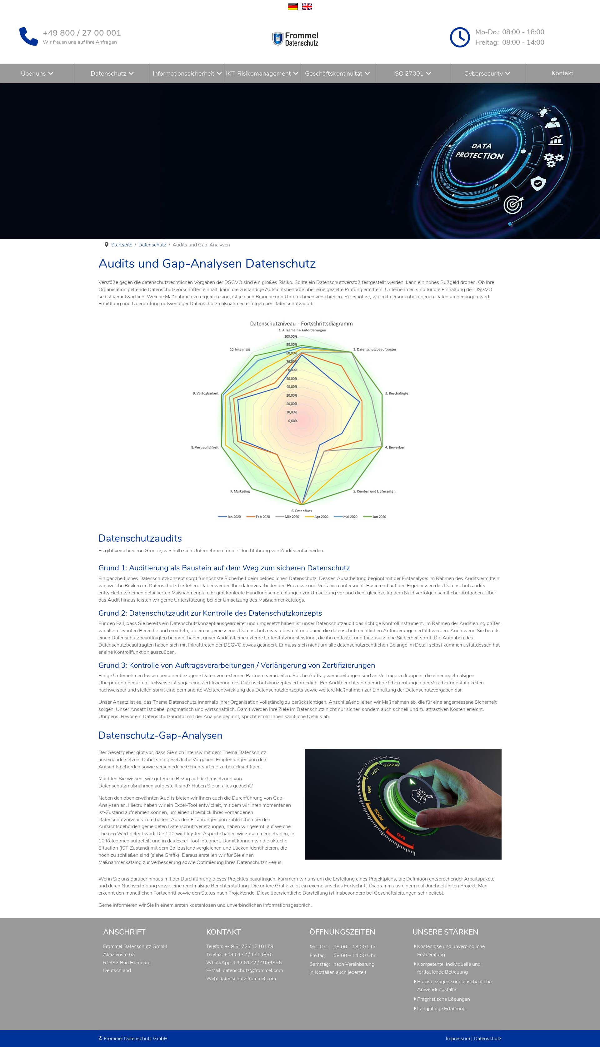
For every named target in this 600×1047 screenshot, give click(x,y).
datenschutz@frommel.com (253, 970)
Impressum (458, 1038)
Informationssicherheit (183, 73)
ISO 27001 (408, 73)
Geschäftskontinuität (333, 73)
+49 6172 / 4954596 (257, 962)
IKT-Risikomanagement (258, 73)
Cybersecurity (483, 73)
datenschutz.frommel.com (247, 978)
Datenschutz (108, 73)
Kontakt (562, 73)
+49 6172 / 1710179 (249, 946)
